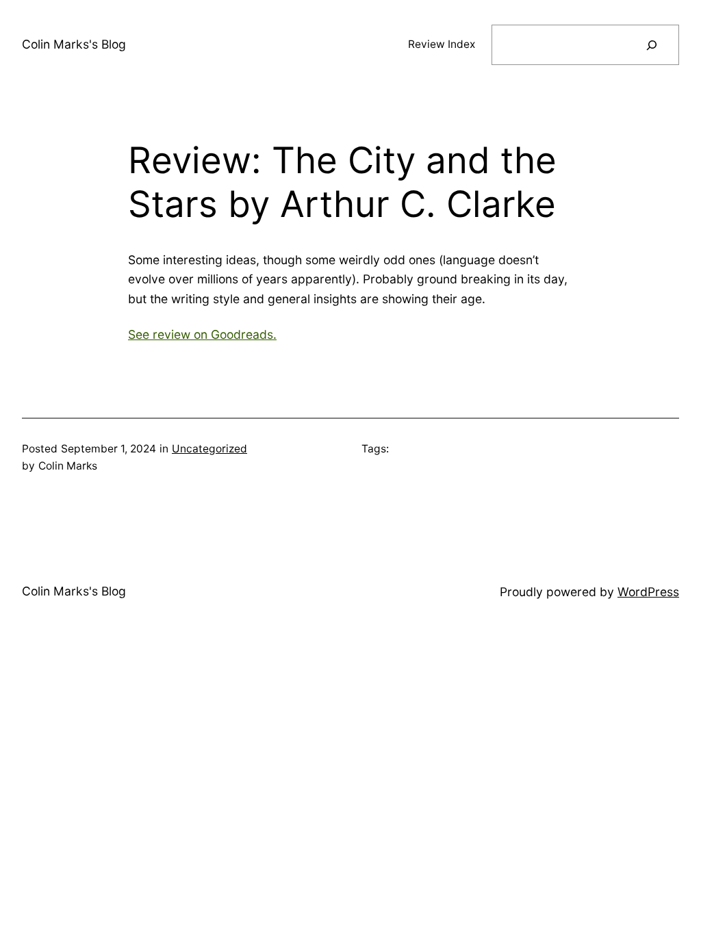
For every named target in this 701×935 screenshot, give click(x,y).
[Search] (652, 45)
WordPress (648, 592)
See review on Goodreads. (202, 334)
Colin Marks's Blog (74, 44)
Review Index (441, 44)
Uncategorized (209, 448)
